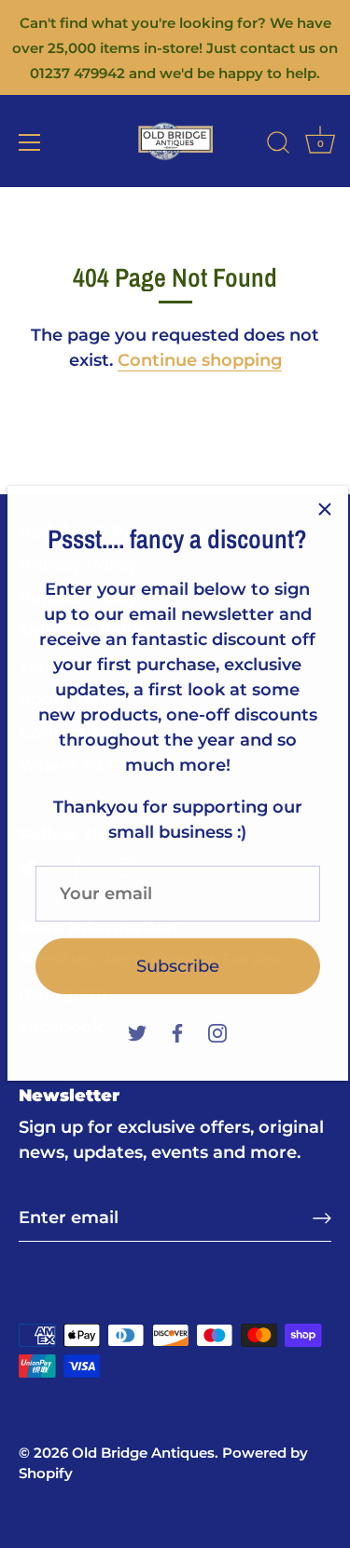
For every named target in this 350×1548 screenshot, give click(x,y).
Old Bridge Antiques (143, 1452)
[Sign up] (322, 1218)
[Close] (324, 499)
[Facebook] (177, 1022)
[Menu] (29, 142)
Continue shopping (200, 360)
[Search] (278, 145)
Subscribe (177, 957)
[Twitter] (137, 1022)
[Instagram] (217, 1022)
